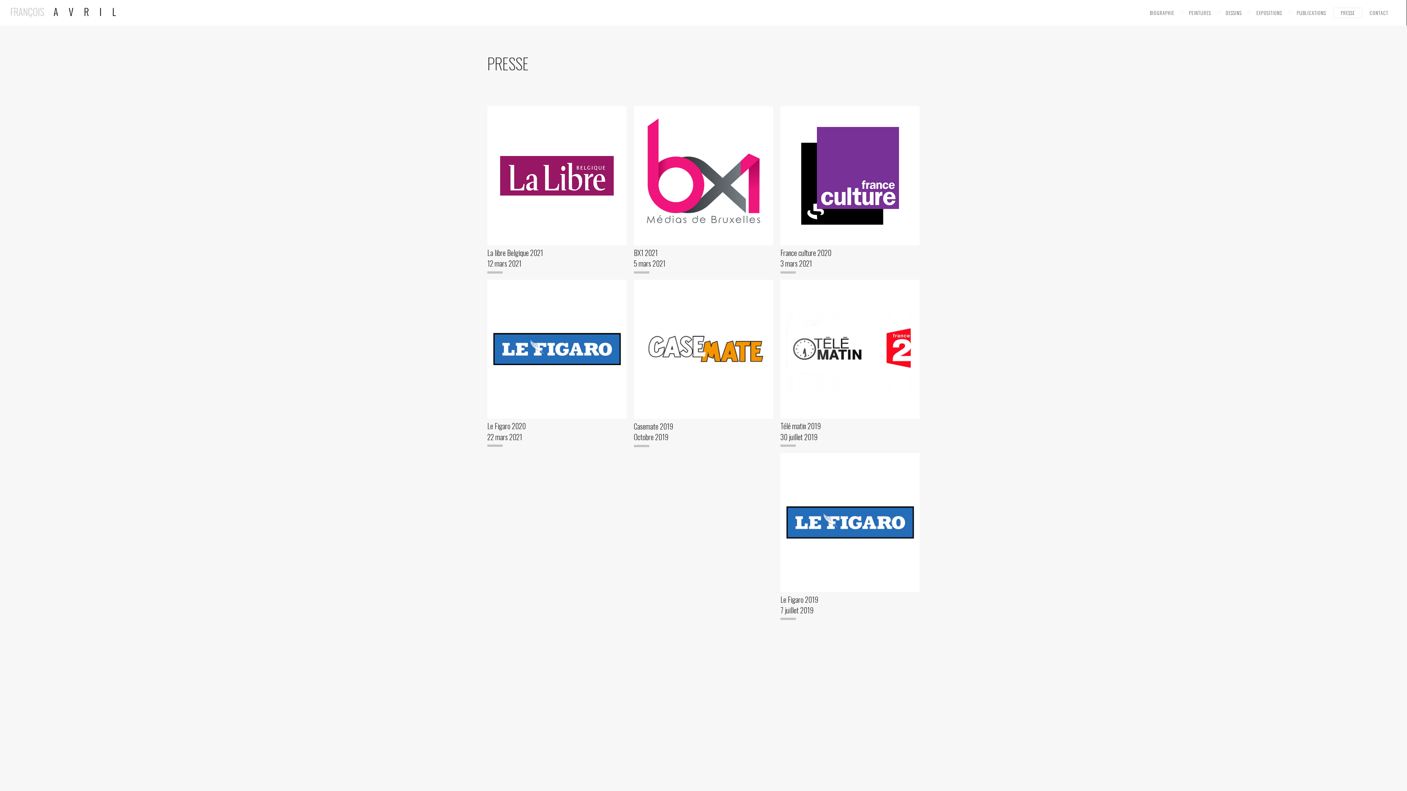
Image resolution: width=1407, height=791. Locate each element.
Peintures (1200, 12)
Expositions (1269, 12)
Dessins (1234, 12)
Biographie (1162, 12)
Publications (1311, 12)
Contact (1379, 12)
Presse (1348, 12)
